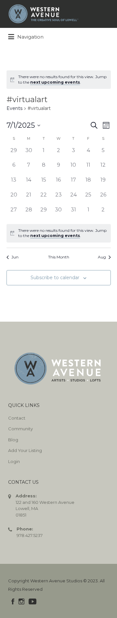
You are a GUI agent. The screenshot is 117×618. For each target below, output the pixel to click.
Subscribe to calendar (55, 277)
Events (14, 108)
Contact (16, 418)
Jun (15, 257)
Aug (102, 257)
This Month (58, 257)
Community (20, 428)
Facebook (12, 601)
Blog (13, 439)
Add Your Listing (25, 450)
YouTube (32, 601)
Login (14, 461)
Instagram (21, 601)
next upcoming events (55, 82)
